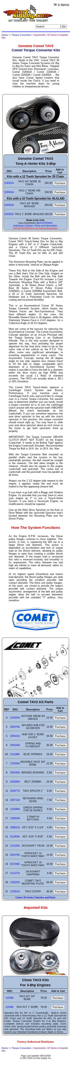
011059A (15, 836)
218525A (15, 882)
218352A (9, 183)
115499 (9, 1007)
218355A (9, 214)
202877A (15, 790)
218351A (15, 891)
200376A (15, 726)
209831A (15, 827)
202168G (15, 864)
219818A (15, 818)
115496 (9, 997)
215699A (15, 809)
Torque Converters (21, 35)
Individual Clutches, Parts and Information (35, 225)
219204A (15, 717)
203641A (15, 735)
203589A (15, 781)
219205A (15, 763)
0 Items (63, 5)
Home (5, 35)
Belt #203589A (44, 223)
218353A (9, 205)
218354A (9, 192)
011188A (15, 754)
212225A (15, 845)
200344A (15, 745)
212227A (15, 873)
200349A (15, 772)
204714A (15, 799)
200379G (15, 854)
